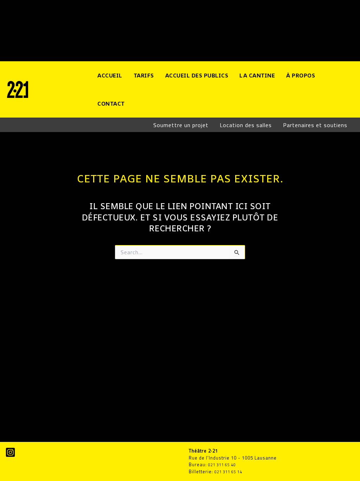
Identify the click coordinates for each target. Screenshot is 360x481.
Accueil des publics (197, 75)
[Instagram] (10, 452)
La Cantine (257, 75)
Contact (111, 103)
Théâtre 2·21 (59, 89)
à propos (300, 75)
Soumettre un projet (180, 125)
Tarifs (144, 75)
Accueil (109, 75)
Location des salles (246, 125)
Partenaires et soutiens (315, 125)
